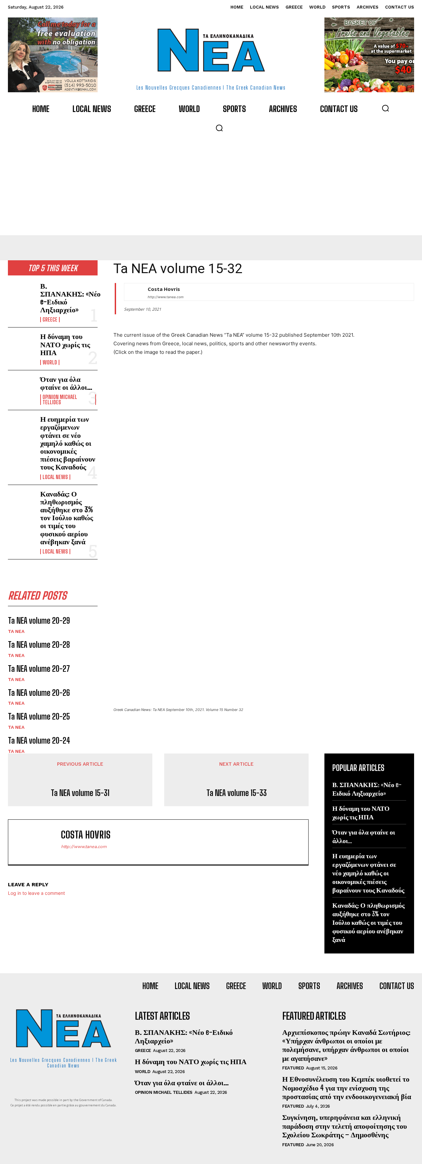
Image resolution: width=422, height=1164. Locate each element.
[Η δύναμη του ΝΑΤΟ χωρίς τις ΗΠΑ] (21, 344)
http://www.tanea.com (166, 296)
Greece (50, 319)
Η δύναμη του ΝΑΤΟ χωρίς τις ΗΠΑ (65, 344)
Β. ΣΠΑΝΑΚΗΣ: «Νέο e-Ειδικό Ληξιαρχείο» (70, 297)
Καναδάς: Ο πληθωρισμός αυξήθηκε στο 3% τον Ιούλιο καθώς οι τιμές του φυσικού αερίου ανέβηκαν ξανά (66, 517)
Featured (293, 1067)
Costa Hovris (164, 289)
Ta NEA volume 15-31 (80, 793)
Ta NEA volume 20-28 (39, 644)
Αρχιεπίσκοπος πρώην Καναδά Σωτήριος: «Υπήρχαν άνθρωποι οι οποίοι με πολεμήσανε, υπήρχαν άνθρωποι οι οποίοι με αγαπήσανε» (346, 1045)
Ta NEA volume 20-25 (39, 716)
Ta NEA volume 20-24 (39, 740)
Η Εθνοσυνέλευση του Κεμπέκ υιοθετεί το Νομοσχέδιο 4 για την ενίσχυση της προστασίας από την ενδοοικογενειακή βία (346, 1087)
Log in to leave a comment (36, 893)
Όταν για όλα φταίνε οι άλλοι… (66, 383)
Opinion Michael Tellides (60, 399)
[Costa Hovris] (132, 291)
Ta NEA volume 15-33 (236, 793)
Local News (55, 477)
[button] (385, 108)
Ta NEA (16, 631)
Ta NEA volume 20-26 (39, 692)
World (50, 362)
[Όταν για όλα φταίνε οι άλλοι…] (21, 387)
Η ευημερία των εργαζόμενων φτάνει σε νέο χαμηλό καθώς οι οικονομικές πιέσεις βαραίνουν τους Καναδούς (67, 442)
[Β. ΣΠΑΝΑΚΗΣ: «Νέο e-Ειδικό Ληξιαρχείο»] (21, 294)
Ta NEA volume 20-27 (39, 668)
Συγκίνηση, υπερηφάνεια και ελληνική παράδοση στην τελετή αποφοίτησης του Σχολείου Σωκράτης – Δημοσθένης (344, 1126)
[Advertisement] (211, 186)
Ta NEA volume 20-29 (39, 620)
